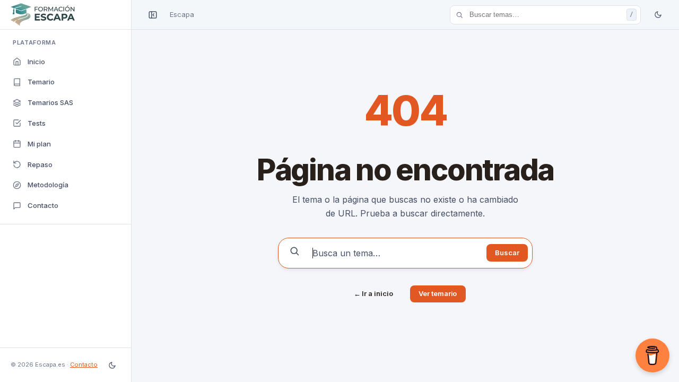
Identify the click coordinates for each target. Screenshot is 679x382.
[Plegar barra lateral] (152, 14)
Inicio (36, 61)
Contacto (43, 205)
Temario (41, 81)
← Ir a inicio (373, 293)
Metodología (48, 184)
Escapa (182, 14)
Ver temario (438, 293)
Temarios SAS (50, 102)
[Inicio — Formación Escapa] (65, 15)
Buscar (507, 252)
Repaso (40, 164)
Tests (37, 123)
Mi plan (39, 144)
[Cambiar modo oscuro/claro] (111, 365)
